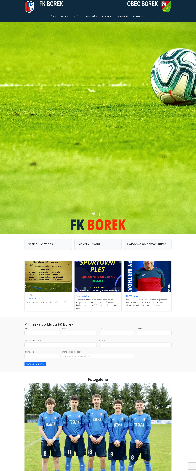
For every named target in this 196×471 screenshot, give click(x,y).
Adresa (102, 340)
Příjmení (27, 328)
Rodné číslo (29, 352)
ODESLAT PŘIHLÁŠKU (35, 364)
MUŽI (76, 16)
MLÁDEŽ (90, 16)
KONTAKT (138, 16)
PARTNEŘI (122, 16)
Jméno (64, 328)
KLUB (64, 16)
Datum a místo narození (34, 340)
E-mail (101, 328)
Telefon (140, 328)
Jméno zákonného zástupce (73, 352)
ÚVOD (54, 16)
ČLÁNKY (106, 16)
